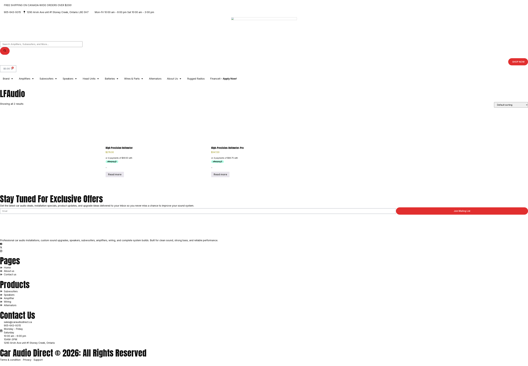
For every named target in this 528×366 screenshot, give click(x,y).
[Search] (5, 51)
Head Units (89, 78)
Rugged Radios (196, 78)
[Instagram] (264, 250)
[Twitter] (264, 247)
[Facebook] (264, 243)
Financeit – (223, 78)
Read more (114, 174)
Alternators (155, 78)
